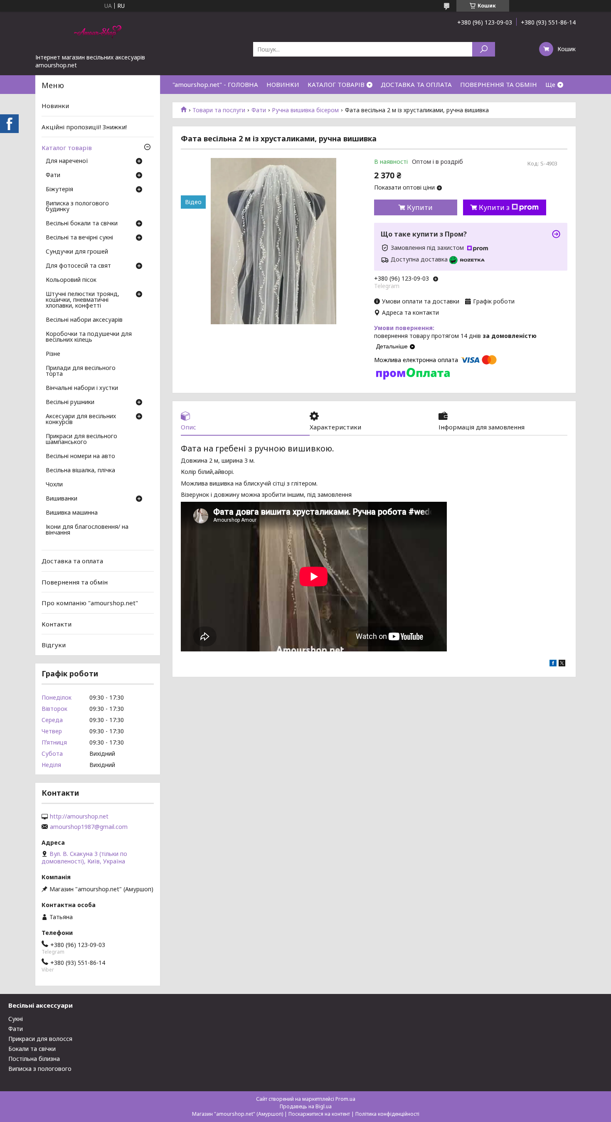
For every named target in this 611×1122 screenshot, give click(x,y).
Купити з (494, 207)
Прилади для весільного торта (81, 371)
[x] (562, 664)
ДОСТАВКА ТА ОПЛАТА (416, 84)
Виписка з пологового (39, 1069)
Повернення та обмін (75, 581)
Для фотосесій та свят (78, 266)
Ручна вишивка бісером (305, 110)
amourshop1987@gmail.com (89, 827)
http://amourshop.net (79, 816)
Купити (420, 207)
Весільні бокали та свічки (82, 223)
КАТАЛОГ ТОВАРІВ (336, 84)
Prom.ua (345, 1098)
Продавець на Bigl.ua (306, 1106)
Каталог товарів (67, 147)
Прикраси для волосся (40, 1039)
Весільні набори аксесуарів (84, 320)
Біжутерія (59, 189)
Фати (258, 110)
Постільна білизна (34, 1059)
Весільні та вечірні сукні (79, 237)
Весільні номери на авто (80, 456)
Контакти (56, 624)
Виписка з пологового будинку (77, 206)
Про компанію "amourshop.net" (90, 603)
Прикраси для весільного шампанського (81, 439)
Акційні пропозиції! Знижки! (84, 127)
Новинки (55, 105)
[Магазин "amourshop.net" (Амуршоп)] (98, 32)
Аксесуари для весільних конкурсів (81, 419)
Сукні (15, 1019)
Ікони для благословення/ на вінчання (87, 530)
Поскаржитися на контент (319, 1113)
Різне (53, 354)
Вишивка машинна (72, 513)
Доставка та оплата (72, 561)
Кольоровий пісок (71, 280)
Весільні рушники (70, 402)
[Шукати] (483, 49)
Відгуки (54, 645)
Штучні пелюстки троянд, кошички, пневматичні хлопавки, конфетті (82, 300)
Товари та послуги (218, 110)
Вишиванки (61, 499)
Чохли (54, 484)
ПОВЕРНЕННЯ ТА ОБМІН (498, 84)
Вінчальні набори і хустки (82, 388)
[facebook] (553, 664)
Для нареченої (67, 161)
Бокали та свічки (32, 1049)
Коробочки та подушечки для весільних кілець (89, 337)
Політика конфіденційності (387, 1113)
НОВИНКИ (282, 84)
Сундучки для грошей (77, 252)
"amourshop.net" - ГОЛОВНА (215, 84)
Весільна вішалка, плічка (80, 470)
